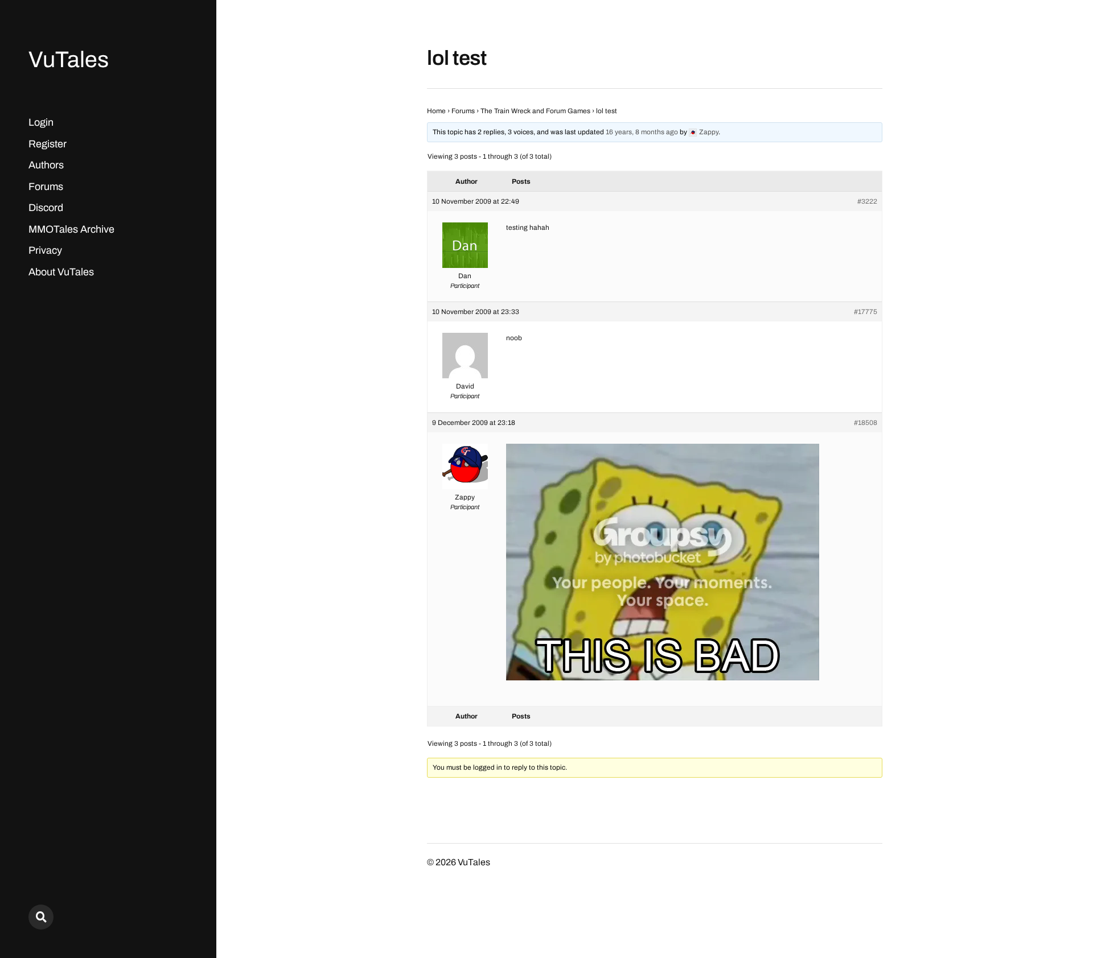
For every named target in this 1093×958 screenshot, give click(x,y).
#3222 (867, 201)
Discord (45, 207)
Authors (46, 165)
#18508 (865, 423)
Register (47, 144)
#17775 (865, 312)
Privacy (45, 250)
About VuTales (61, 272)
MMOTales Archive (71, 229)
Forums (45, 186)
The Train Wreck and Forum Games (535, 111)
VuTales (68, 59)
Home (436, 111)
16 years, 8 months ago (642, 132)
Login (41, 122)
